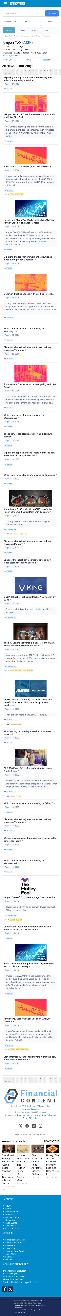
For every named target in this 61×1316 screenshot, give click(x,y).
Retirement (17, 534)
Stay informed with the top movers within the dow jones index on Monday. (30, 1058)
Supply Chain (19, 194)
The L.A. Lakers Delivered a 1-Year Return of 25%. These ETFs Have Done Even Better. (29, 644)
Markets (9, 30)
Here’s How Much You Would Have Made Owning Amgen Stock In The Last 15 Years (29, 221)
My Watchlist (29, 21)
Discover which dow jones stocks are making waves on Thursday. (27, 348)
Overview (8, 36)
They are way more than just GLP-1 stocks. (26, 714)
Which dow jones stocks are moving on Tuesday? (30, 475)
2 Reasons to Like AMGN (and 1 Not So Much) (27, 166)
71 (56, 70)
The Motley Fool (11, 529)
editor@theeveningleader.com (23, 1282)
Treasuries (46, 36)
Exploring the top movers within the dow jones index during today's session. (28, 79)
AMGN (27, 42)
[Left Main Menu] (5, 3)
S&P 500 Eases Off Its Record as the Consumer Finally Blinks (28, 769)
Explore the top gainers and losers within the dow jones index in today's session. (29, 454)
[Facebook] (27, 1126)
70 (51, 70)
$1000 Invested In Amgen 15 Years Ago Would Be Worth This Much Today (29, 965)
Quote (12, 59)
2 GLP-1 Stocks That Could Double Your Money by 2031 (30, 598)
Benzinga (9, 249)
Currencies (24, 36)
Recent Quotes (10, 21)
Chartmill (9, 89)
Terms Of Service (30, 1118)
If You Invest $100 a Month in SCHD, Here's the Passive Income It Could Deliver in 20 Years (28, 510)
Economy (30, 670)
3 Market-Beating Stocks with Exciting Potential (29, 294)
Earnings (12, 919)
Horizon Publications (32, 1301)
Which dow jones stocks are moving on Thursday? (24, 330)
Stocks (22, 30)
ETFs (34, 30)
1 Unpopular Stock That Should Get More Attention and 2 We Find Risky (30, 116)
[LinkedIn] (34, 1126)
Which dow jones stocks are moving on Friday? (29, 803)
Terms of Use (37, 1303)
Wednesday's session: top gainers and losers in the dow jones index (30, 839)
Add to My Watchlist (11, 55)
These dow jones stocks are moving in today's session (28, 435)
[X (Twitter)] (20, 1126)
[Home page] (17, 3)
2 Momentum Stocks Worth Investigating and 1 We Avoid (30, 385)
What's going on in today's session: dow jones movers (27, 732)
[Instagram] (40, 1126)
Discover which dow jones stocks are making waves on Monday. (27, 542)
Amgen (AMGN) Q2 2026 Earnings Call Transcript (30, 897)
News (16, 36)
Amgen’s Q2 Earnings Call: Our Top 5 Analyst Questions (27, 1020)
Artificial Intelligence (15, 670)
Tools (45, 30)
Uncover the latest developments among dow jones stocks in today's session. (27, 561)
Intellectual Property (15, 724)
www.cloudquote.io (30, 1109)
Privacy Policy (46, 1115)
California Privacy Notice (32, 1305)
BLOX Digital (22, 1312)
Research (47, 59)
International (36, 36)
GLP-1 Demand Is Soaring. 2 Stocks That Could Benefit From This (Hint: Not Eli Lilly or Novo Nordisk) (28, 702)
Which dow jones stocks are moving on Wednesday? (24, 416)
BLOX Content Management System (33, 1310)
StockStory (10, 141)
